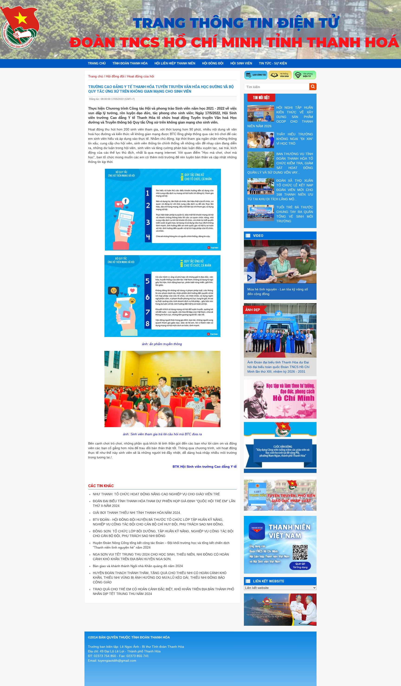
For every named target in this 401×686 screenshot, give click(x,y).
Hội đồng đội (212, 63)
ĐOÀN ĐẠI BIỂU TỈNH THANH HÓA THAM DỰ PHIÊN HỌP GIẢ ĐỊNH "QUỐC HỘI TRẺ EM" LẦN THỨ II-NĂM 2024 (164, 503)
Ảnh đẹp (252, 310)
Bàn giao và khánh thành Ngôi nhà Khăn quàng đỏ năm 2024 (138, 566)
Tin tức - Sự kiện (273, 63)
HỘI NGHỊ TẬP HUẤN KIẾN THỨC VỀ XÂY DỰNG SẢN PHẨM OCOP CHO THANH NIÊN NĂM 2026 (280, 117)
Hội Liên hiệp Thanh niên (175, 63)
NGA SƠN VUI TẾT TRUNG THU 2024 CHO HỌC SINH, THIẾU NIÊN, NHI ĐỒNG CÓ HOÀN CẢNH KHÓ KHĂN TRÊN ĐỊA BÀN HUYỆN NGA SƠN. (161, 557)
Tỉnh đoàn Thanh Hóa (130, 63)
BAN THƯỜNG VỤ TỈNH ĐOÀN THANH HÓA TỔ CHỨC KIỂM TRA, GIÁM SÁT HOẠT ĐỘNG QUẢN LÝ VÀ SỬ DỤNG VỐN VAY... (280, 163)
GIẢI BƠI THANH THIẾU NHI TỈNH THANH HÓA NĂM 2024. (137, 512)
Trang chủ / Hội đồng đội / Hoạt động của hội (121, 76)
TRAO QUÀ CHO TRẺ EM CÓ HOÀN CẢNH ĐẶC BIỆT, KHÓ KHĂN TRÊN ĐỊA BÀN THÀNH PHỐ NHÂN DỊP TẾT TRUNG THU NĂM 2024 (163, 591)
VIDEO (258, 236)
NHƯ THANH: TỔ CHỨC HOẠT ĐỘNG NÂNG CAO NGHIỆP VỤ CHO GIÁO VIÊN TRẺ (156, 494)
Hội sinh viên (241, 63)
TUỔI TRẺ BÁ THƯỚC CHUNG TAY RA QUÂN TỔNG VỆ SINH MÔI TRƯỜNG (294, 214)
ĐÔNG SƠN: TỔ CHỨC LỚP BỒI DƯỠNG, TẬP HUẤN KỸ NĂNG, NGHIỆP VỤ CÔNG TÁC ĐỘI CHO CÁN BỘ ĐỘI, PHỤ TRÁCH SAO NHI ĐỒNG (163, 533)
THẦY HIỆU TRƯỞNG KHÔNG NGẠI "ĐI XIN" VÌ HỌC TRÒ (294, 138)
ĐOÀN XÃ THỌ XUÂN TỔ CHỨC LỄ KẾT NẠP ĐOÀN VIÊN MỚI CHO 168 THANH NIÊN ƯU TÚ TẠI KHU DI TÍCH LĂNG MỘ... (280, 190)
